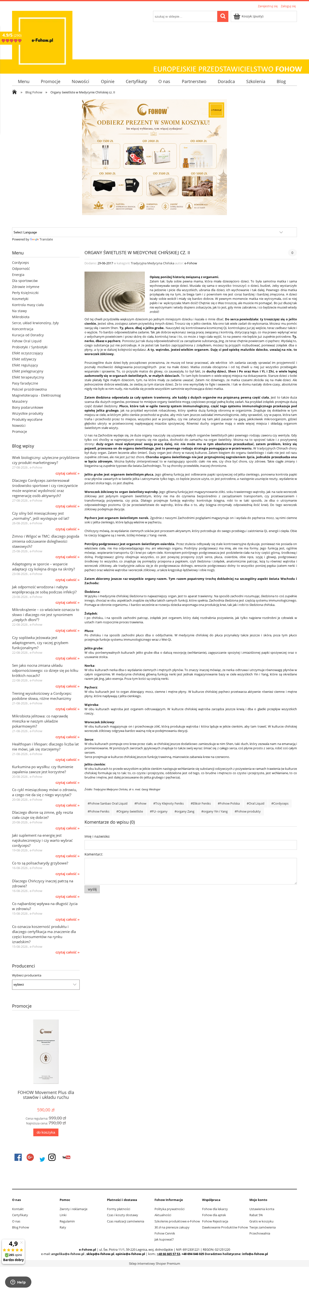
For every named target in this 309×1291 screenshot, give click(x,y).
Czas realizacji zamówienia (125, 1221)
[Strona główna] (42, 40)
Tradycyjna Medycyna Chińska (152, 263)
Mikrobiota (20, 317)
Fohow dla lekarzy (215, 1209)
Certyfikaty (20, 1215)
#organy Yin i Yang (214, 811)
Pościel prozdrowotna (29, 389)
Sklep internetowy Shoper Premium (154, 1263)
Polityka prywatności (169, 1209)
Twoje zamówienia (262, 1227)
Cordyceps (20, 262)
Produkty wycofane (27, 419)
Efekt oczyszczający (27, 353)
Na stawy (19, 311)
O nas (16, 1221)
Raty (63, 1227)
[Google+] (30, 1157)
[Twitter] (42, 1159)
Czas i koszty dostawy (122, 1215)
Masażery (20, 401)
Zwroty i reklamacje (73, 1209)
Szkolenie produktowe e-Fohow (177, 1221)
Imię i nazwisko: (97, 836)
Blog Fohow (20, 1227)
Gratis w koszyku (261, 1221)
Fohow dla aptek (214, 1215)
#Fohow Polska (229, 803)
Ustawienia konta (261, 1209)
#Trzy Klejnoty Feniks (168, 803)
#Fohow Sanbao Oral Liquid (107, 803)
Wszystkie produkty (27, 413)
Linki (63, 1215)
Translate (46, 239)
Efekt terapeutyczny (28, 377)
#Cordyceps (279, 803)
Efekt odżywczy (24, 359)
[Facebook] (18, 1157)
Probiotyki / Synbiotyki (30, 347)
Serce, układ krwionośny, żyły (35, 323)
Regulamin (67, 1221)
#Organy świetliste (129, 811)
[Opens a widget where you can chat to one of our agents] (18, 1283)
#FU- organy (159, 811)
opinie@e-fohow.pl (130, 1254)
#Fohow (140, 803)
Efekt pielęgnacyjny (27, 371)
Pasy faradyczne (25, 383)
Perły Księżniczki (25, 292)
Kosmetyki (20, 298)
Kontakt (18, 1209)
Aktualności (162, 1215)
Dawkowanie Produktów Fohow (225, 1227)
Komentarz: (93, 854)
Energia (18, 274)
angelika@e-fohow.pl (67, 1254)
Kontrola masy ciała (28, 304)
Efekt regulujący (25, 365)
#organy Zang (184, 811)
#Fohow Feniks (98, 811)
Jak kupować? (164, 1239)
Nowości (19, 425)
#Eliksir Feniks (201, 803)
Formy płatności (118, 1209)
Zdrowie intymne (25, 286)
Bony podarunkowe (27, 407)
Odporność (21, 268)
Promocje (19, 431)
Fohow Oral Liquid (27, 341)
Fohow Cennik (164, 1233)
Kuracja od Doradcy (28, 335)
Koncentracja (22, 329)
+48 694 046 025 (193, 1254)
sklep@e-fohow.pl (100, 1254)
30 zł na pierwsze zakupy (172, 1227)
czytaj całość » (68, 473)
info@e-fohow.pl (255, 1254)
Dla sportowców (25, 280)
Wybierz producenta (26, 975)
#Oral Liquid (255, 803)
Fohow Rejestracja (215, 1221)
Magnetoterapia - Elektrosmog (36, 395)
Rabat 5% (256, 1215)
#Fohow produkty (248, 811)
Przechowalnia (259, 1233)
